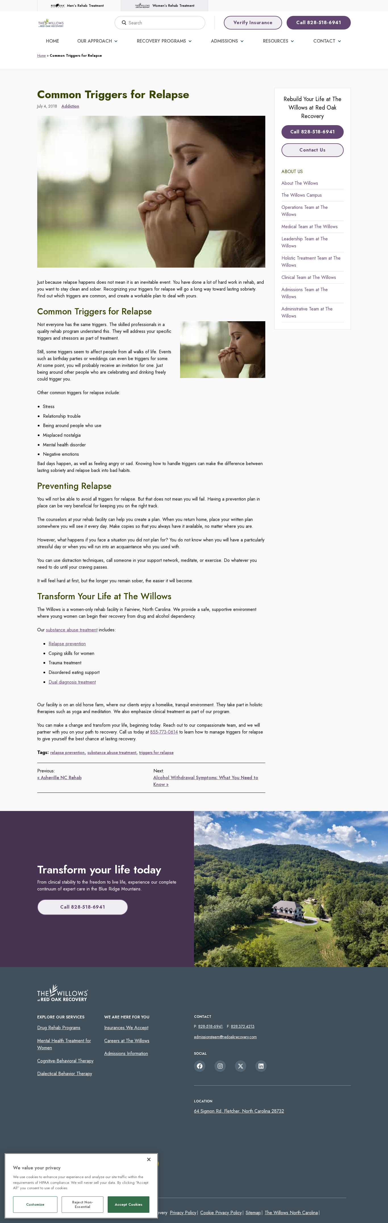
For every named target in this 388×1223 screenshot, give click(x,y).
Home (52, 41)
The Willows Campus (301, 195)
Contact (324, 41)
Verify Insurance (253, 22)
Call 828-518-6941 (318, 22)
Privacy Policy (183, 1212)
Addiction (70, 106)
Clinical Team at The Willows (308, 277)
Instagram (220, 1066)
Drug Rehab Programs (58, 1027)
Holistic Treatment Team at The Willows (311, 262)
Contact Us (312, 150)
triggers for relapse (156, 752)
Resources (275, 41)
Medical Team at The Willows (309, 226)
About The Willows (299, 183)
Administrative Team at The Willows (307, 313)
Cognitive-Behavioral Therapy (65, 1061)
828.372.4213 (243, 1026)
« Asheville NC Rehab (59, 777)
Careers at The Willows (126, 1040)
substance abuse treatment (71, 630)
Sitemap (253, 1212)
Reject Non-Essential (82, 1205)
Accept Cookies (129, 1204)
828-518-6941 (210, 1026)
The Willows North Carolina (291, 1212)
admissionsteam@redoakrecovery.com (225, 1037)
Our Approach (94, 41)
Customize (35, 1204)
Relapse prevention (67, 643)
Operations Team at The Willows (304, 211)
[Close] (149, 1159)
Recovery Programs (161, 41)
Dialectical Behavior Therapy (64, 1073)
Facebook (199, 1066)
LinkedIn (261, 1066)
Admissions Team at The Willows (304, 293)
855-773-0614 (164, 732)
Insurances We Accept (126, 1027)
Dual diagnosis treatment (72, 682)
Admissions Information (126, 1053)
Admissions (224, 41)
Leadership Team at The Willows (304, 242)
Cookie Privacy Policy (221, 1212)
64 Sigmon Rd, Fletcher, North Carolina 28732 (239, 1111)
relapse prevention (67, 752)
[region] (81, 1185)
